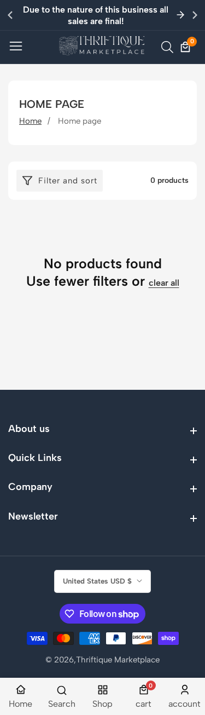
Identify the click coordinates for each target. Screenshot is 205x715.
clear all (164, 283)
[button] (195, 15)
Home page (79, 121)
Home (30, 121)
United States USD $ (98, 580)
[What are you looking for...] (169, 47)
